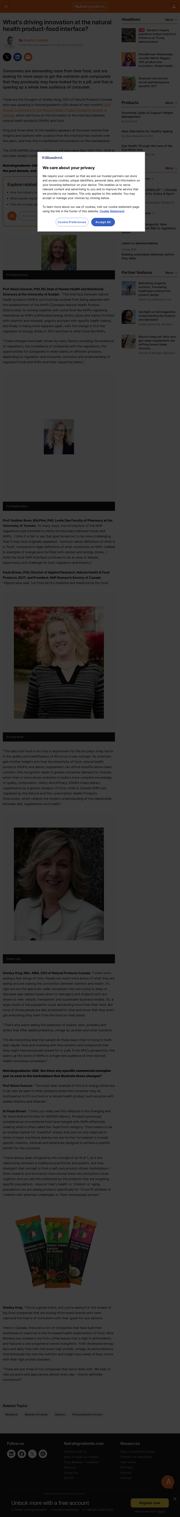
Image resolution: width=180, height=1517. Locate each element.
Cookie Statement (112, 211)
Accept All (103, 222)
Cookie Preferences (72, 222)
